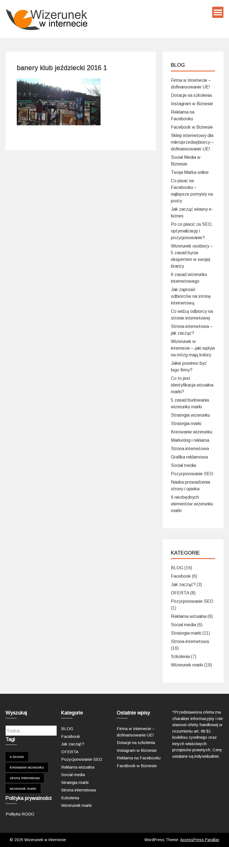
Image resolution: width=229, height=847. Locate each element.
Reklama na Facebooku (139, 757)
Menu (217, 12)
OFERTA (180, 593)
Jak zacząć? (183, 584)
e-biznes (17, 757)
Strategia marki (186, 423)
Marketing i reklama (190, 440)
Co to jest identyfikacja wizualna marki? (192, 385)
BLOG (177, 567)
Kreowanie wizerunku (191, 432)
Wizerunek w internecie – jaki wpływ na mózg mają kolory (193, 348)
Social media (183, 465)
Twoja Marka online (190, 172)
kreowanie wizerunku (27, 767)
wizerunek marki (23, 788)
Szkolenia (180, 656)
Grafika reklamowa (189, 457)
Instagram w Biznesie (192, 103)
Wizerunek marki (187, 665)
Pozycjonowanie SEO (192, 473)
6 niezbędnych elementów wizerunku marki (192, 504)
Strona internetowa (190, 448)
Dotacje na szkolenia (191, 95)
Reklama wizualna (188, 616)
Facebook (181, 576)
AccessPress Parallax (199, 840)
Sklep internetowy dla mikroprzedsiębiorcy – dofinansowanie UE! (192, 142)
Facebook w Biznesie (192, 127)
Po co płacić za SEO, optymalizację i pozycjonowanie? (192, 231)
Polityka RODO (20, 814)
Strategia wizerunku (190, 415)
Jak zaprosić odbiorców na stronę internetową (191, 296)
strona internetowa (25, 778)
